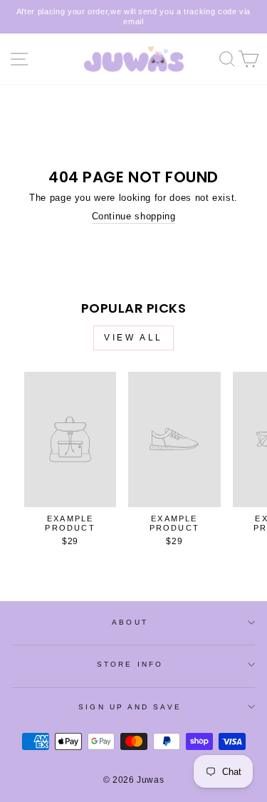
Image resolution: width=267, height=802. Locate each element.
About (129, 622)
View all (133, 338)
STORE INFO (130, 664)
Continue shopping (134, 216)
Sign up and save (129, 707)
